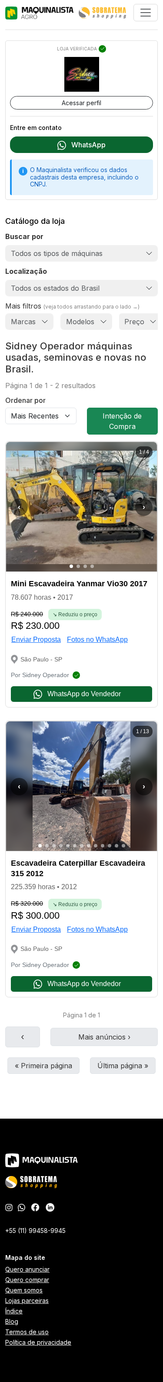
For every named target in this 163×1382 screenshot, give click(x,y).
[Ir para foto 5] (68, 845)
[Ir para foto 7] (81, 845)
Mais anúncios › (104, 1037)
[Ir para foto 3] (85, 566)
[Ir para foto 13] (123, 845)
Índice (14, 1311)
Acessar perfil (81, 102)
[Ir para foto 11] (109, 845)
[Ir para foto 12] (116, 845)
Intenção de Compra (122, 421)
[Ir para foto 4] (92, 566)
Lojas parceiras (27, 1300)
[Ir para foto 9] (95, 845)
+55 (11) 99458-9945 (35, 1230)
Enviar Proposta (36, 639)
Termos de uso (27, 1331)
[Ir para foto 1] (71, 566)
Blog (11, 1321)
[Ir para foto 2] (78, 566)
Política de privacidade (38, 1342)
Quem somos (24, 1290)
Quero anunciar (27, 1269)
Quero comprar (27, 1279)
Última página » (122, 1065)
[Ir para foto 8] (88, 845)
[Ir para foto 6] (75, 845)
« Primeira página (43, 1065)
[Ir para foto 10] (102, 845)
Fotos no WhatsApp (97, 639)
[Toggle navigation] (145, 12)
